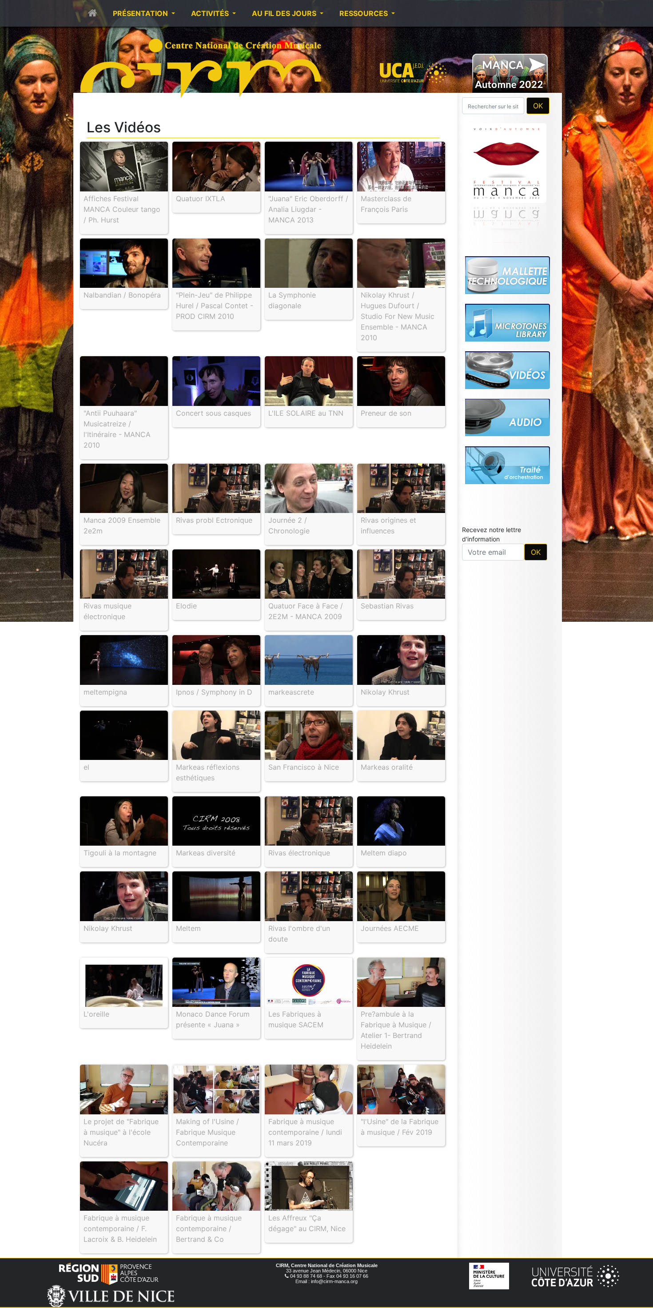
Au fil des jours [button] (285, 13)
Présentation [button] (141, 13)
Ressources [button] (364, 13)
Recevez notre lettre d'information (491, 534)
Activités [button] (211, 13)
